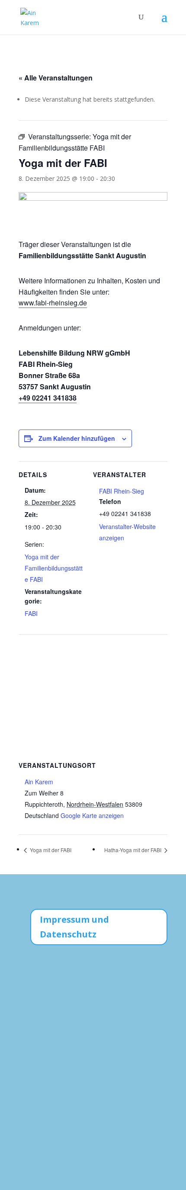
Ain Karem (39, 781)
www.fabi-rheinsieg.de (53, 303)
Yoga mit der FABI (50, 849)
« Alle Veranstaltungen (56, 78)
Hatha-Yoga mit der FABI (133, 849)
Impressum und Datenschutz (74, 927)
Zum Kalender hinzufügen (76, 438)
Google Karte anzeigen (92, 815)
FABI (31, 613)
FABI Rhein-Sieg (121, 491)
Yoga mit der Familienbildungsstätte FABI (54, 568)
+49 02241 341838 (48, 398)
